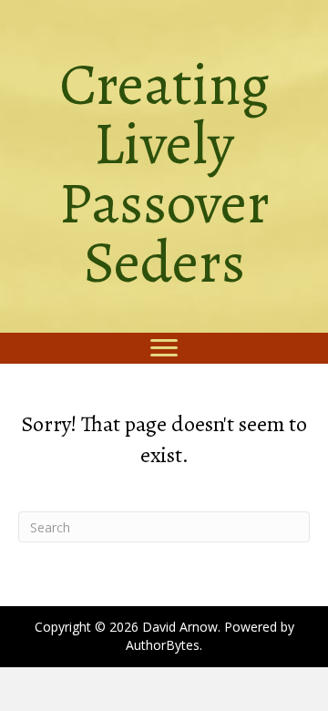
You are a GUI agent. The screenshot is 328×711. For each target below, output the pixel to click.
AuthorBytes (163, 645)
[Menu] (164, 348)
